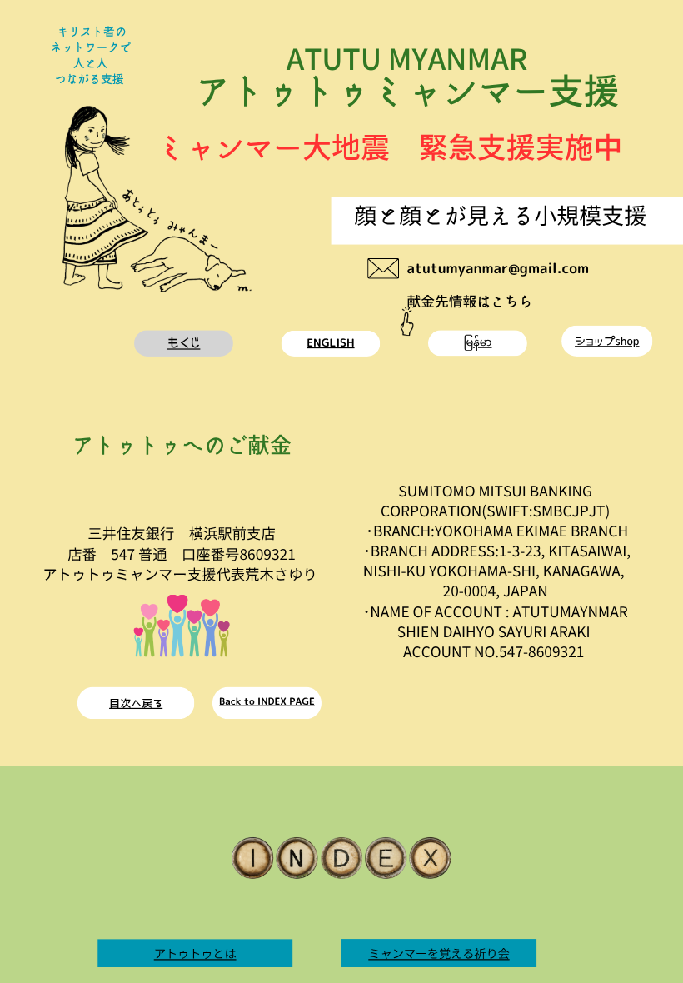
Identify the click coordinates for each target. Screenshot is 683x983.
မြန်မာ (477, 342)
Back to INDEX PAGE (267, 701)
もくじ (184, 343)
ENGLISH (330, 342)
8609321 (267, 553)
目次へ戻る (135, 703)
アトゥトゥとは (195, 953)
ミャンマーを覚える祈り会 (438, 953)
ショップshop (607, 341)
